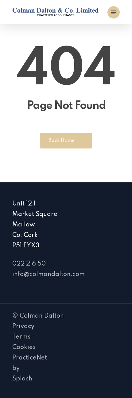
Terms (21, 337)
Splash (22, 379)
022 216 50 (29, 264)
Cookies (24, 347)
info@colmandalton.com (48, 274)
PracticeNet (29, 358)
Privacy (23, 326)
